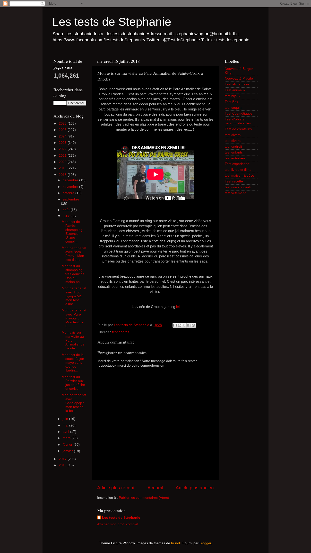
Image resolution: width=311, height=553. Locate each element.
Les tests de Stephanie (111, 21)
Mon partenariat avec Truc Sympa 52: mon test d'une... (74, 296)
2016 (63, 465)
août (66, 210)
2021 (63, 155)
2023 (63, 143)
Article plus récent (115, 487)
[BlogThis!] (179, 325)
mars (67, 438)
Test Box (231, 102)
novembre (71, 187)
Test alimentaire (237, 84)
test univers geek (238, 187)
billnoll (176, 543)
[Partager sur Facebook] (188, 325)
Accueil (155, 487)
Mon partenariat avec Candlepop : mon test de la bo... (74, 403)
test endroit (120, 332)
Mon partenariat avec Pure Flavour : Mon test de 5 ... (74, 318)
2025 (63, 130)
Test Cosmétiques (238, 113)
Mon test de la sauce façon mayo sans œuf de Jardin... (73, 362)
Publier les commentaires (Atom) (144, 497)
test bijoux (232, 96)
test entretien (235, 158)
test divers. (233, 141)
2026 (63, 123)
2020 (63, 162)
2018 (63, 175)
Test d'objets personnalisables (238, 121)
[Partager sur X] (184, 325)
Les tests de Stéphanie (121, 517)
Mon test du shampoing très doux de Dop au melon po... (73, 274)
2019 (63, 168)
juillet (67, 216)
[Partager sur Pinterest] (193, 325)
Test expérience (237, 164)
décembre (71, 180)
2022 (63, 149)
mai (66, 425)
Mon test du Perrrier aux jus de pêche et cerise (73, 383)
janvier (68, 451)
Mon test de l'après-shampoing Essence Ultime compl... (72, 231)
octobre (69, 193)
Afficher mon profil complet (117, 524)
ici (178, 307)
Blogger (205, 543)
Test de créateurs (238, 129)
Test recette (234, 181)
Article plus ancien (195, 487)
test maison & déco (239, 175)
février (68, 444)
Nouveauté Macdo (239, 78)
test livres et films (238, 170)
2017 (63, 459)
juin (66, 419)
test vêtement (235, 193)
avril (66, 432)
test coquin (233, 107)
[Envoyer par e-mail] (175, 325)
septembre (71, 199)
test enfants (234, 152)
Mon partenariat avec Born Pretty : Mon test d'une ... (74, 254)
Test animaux (235, 90)
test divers (233, 135)
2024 (63, 136)
